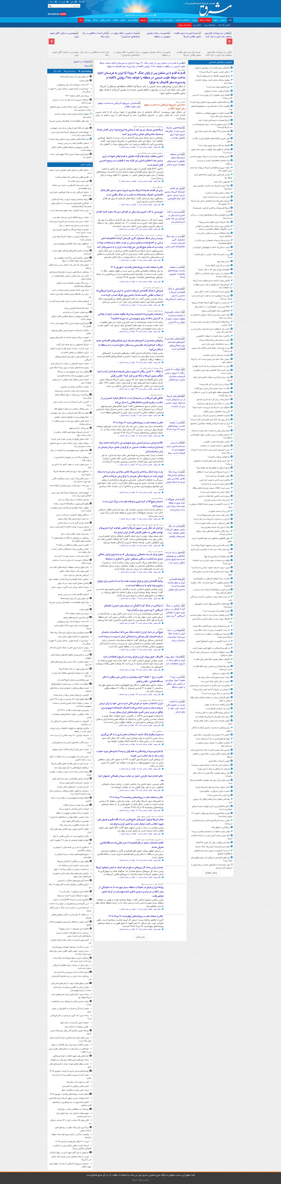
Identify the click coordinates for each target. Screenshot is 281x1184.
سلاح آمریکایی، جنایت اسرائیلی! (217, 91)
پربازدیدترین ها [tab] (84, 71)
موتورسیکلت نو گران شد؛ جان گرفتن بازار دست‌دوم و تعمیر (73, 1115)
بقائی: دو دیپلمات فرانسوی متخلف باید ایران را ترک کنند (218, 53)
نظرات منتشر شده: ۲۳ (143, 389)
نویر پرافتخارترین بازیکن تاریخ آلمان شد (73, 679)
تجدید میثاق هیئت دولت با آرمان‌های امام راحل (70, 983)
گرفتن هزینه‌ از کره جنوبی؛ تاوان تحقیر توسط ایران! (213, 722)
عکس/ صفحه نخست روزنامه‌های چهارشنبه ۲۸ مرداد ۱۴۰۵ (135, 916)
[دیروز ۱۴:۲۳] (175, 344)
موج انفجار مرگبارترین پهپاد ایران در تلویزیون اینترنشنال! (213, 605)
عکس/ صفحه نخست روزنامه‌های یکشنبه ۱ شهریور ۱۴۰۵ (136, 267)
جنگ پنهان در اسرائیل (221, 673)
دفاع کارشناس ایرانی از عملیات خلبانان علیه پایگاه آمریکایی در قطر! (211, 699)
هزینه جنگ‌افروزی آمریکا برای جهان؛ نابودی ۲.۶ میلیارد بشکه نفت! (211, 815)
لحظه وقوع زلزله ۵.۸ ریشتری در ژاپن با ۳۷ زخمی (69, 699)
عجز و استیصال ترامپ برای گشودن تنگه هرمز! (211, 626)
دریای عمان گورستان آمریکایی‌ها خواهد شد (212, 716)
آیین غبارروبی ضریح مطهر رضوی (76, 617)
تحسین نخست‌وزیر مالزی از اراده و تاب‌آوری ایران (210, 749)
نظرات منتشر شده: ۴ (144, 649)
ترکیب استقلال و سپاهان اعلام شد (75, 352)
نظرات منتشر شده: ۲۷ (144, 464)
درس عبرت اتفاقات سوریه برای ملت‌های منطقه (211, 488)
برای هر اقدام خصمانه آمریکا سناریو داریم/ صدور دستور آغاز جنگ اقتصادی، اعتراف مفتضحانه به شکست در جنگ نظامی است (131, 192)
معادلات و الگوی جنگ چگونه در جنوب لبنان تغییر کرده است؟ (211, 151)
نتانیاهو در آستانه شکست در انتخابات (215, 445)
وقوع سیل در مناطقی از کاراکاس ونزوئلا (73, 861)
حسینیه (143, 20)
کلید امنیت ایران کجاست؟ (78, 181)
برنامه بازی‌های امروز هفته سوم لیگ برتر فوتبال (70, 1059)
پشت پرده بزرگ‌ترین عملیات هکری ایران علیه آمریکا (212, 379)
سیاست (223, 20)
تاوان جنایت (84, 80)
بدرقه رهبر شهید (184, 24)
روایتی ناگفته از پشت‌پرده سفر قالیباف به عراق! (70, 1044)
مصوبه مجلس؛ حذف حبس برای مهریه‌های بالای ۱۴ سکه (71, 663)
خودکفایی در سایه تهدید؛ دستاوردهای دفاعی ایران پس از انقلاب (70, 1050)
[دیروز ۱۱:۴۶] (175, 401)
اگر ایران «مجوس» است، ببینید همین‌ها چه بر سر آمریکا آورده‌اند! (212, 126)
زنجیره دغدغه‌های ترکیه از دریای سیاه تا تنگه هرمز (69, 367)
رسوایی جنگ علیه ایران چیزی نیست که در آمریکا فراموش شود (211, 361)
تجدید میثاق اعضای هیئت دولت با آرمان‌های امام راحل (70, 1065)
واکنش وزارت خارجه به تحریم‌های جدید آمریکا (211, 280)
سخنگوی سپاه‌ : (157, 187)
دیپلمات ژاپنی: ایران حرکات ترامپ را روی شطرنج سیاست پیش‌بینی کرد (70, 108)
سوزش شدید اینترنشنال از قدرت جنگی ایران (212, 291)
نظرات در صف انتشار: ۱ (127, 147)
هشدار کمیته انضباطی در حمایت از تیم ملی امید (70, 363)
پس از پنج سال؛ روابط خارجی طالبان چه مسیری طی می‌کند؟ (212, 349)
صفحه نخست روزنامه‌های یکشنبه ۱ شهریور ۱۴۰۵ (69, 1094)
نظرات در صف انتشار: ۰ (127, 204)
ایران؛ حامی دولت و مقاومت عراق (75, 1090)
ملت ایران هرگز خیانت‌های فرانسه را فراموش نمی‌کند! (213, 462)
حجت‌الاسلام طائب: (156, 395)
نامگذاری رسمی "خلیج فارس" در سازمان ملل (212, 306)
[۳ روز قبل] (175, 477)
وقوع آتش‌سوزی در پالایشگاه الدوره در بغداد (71, 503)
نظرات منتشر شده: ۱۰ (144, 281)
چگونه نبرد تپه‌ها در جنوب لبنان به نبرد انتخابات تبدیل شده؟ (212, 562)
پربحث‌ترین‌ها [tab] (70, 71)
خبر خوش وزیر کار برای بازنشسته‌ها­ (74, 76)
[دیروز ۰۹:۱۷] (175, 317)
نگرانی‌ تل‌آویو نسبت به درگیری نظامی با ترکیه (71, 836)
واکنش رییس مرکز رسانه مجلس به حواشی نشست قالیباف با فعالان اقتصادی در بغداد (213, 228)
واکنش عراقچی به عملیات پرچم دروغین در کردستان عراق (214, 744)
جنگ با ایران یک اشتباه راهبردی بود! (215, 527)
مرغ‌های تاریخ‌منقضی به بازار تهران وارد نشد (71, 767)
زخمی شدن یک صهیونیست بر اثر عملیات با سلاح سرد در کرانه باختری (70, 758)
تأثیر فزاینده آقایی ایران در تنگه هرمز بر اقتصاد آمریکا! (212, 755)
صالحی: (160, 629)
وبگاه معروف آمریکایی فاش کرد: (151, 368)
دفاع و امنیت (168, 20)
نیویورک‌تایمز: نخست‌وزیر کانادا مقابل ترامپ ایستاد (72, 627)
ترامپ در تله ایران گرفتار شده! (217, 265)
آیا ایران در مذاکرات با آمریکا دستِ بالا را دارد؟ (211, 519)
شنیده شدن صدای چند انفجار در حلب (73, 225)
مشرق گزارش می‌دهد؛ (155, 311)
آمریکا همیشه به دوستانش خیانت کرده (214, 120)
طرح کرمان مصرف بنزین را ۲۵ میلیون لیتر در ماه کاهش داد (71, 156)
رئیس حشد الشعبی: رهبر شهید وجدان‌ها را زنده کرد (70, 212)
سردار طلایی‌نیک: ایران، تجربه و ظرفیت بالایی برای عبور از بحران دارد (71, 480)
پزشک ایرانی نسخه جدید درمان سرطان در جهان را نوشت (70, 773)
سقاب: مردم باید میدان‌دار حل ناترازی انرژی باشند (69, 221)
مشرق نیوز (208, 8)
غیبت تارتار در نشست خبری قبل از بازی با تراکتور (69, 348)
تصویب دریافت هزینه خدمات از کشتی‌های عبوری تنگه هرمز (70, 339)
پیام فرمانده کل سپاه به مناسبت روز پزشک (71, 390)
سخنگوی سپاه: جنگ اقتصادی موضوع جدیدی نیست (72, 245)
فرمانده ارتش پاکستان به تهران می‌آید (74, 808)
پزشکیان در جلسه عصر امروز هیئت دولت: (148, 126)
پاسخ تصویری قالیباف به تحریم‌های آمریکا (213, 75)
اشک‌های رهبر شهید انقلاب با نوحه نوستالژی (71, 1055)
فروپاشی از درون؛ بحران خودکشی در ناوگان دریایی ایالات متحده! (213, 275)
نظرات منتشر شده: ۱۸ (144, 435)
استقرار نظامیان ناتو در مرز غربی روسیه (73, 143)
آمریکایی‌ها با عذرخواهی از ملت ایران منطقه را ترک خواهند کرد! (212, 286)
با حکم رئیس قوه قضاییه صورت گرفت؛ (149, 840)
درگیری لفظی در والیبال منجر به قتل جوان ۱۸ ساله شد (70, 886)
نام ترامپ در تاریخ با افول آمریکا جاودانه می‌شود (211, 302)
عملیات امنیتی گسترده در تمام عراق (74, 1022)
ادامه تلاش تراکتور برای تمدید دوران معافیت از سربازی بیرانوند (71, 423)
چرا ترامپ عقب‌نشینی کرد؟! (218, 795)
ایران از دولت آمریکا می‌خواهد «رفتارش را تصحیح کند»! (211, 425)
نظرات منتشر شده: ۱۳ (144, 810)
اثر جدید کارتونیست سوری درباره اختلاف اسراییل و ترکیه (211, 506)
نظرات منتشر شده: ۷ (144, 519)
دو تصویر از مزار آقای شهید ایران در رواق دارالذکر (69, 1152)
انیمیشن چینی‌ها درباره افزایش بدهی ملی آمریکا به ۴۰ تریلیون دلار (211, 202)
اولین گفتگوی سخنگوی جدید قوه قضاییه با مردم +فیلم (212, 540)
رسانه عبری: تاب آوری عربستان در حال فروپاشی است (70, 1017)
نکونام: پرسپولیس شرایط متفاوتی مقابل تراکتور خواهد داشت (71, 149)
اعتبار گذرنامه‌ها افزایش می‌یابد (76, 308)
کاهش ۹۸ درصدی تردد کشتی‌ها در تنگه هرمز (211, 734)
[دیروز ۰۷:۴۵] (175, 426)
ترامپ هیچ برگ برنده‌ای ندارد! (218, 475)
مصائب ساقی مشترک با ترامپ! (217, 192)
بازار (80, 20)
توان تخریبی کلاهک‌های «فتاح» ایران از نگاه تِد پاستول (212, 140)
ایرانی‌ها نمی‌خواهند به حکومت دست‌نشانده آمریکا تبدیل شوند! (213, 635)
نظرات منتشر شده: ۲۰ (144, 623)
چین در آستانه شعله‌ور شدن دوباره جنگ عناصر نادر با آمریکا (71, 1158)
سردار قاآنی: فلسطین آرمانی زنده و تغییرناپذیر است (71, 744)
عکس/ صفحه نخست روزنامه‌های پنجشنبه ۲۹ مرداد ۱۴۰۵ (136, 797)
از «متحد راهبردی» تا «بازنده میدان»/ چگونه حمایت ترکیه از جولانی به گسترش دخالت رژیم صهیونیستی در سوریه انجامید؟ (130, 316)
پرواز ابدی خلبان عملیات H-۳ (77, 95)
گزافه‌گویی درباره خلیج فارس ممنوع (216, 310)
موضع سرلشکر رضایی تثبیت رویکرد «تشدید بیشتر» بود (213, 81)
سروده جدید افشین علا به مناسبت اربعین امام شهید (212, 573)
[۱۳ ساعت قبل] (140, 64)
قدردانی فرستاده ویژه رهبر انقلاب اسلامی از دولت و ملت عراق (72, 434)
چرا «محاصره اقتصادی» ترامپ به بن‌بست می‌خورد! (214, 162)
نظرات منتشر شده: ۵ (144, 545)
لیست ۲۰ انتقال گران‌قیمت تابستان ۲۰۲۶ (72, 1141)
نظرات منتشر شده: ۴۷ (144, 694)
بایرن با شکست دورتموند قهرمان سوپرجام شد (70, 946)
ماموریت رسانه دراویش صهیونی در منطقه (155, 53)
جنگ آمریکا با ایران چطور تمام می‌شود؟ (214, 222)
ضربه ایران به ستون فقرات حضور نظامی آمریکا (188, 53)
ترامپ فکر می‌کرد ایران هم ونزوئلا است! (213, 515)
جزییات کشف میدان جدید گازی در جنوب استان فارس (71, 589)
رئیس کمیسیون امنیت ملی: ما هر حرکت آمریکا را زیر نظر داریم (211, 451)
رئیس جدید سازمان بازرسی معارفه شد (73, 865)
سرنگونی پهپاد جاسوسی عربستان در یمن (72, 514)
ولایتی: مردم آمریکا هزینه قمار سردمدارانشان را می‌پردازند (212, 822)
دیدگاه (95, 20)
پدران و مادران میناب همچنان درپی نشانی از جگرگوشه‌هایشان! (213, 242)
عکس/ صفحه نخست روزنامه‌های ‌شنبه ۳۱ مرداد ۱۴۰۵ (138, 422)
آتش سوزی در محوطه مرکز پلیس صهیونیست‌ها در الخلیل (70, 923)
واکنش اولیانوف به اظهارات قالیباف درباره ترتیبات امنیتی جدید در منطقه (70, 730)
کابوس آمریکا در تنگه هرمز (219, 761)
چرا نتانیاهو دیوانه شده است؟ (218, 87)
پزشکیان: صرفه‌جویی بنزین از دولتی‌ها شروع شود (69, 272)
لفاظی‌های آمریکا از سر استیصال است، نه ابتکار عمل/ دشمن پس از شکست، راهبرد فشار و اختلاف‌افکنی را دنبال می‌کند (131, 400)
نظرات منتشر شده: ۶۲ (144, 790)
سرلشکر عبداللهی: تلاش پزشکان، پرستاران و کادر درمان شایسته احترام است (70, 792)
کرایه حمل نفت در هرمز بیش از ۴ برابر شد (71, 556)
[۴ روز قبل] (175, 707)
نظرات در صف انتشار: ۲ (127, 181)
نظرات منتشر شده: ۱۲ (144, 929)
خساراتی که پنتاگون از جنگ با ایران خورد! (213, 768)
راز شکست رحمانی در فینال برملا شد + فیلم (71, 869)
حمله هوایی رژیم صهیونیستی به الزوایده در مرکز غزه (70, 452)
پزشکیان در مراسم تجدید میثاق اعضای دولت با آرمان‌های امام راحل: (138, 235)
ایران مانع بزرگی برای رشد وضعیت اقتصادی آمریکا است (211, 782)
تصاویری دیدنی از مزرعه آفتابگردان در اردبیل (71, 899)
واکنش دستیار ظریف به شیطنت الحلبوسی (213, 335)
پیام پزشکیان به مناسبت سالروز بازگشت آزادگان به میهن (212, 729)
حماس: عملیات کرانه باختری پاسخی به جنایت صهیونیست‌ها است (71, 705)
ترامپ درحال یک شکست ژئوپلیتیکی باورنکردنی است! (212, 249)
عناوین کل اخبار (224, 24)
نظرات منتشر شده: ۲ (144, 147)
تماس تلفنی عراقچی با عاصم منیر (75, 1086)
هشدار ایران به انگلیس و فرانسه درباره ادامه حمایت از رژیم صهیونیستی (72, 989)
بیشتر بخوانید (211, 872)
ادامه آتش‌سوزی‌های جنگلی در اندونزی (73, 880)
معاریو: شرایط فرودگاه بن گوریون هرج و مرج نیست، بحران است (72, 231)
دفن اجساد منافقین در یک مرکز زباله (94, 53)
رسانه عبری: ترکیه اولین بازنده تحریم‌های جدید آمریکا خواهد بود (71, 996)
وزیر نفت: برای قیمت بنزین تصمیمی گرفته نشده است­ (70, 487)
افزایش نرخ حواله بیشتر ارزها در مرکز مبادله (71, 695)
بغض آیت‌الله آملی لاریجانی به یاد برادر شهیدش (69, 128)
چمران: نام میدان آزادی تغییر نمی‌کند (74, 782)
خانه (230, 20)
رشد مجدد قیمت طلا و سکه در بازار (75, 533)
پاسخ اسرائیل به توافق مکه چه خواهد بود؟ (213, 467)
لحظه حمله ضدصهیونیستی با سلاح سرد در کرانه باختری (71, 799)
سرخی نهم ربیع (223, 261)
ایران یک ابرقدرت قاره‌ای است (218, 708)
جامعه (122, 20)
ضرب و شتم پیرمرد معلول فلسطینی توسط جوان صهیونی (71, 656)
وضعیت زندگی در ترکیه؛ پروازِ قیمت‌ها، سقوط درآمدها (71, 1136)
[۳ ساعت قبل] (175, 159)
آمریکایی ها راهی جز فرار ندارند (76, 575)
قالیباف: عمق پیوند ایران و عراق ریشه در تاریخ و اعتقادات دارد (133, 657)
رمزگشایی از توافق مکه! (220, 827)
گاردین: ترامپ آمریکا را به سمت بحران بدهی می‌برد (72, 403)
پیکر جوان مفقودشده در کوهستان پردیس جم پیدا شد (70, 122)
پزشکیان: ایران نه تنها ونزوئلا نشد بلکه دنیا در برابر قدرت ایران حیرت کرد (72, 959)
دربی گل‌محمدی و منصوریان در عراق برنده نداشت (69, 903)
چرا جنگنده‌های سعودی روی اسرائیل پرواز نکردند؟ (210, 102)
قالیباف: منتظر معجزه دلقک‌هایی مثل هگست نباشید (213, 661)
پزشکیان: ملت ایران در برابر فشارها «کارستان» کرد (71, 978)
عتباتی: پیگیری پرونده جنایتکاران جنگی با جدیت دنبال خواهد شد (71, 550)
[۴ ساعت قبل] (175, 194)
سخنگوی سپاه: (157, 731)
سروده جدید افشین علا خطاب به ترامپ (214, 496)
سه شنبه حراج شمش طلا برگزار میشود (73, 518)
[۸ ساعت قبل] (217, 40)
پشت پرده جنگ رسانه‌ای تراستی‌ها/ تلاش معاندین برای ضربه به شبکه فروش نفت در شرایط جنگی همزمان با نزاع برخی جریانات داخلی (130, 474)
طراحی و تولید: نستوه (140, 1179)
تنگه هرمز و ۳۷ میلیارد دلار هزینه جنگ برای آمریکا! (213, 133)
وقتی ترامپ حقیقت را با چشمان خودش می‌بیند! (211, 831)
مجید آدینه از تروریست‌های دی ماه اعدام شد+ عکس (71, 1076)
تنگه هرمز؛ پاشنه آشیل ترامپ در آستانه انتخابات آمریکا (211, 837)
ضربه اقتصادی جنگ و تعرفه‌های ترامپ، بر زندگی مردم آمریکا (211, 216)
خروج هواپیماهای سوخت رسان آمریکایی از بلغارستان (73, 856)
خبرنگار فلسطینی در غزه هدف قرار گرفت (72, 344)
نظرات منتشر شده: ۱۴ (144, 362)
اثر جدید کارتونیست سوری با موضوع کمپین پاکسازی (214, 643)
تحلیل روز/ (181, 70)
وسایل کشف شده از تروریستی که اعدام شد (71, 972)
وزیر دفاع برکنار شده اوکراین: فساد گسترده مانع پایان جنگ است (70, 1039)
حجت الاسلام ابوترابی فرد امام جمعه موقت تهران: (145, 525)
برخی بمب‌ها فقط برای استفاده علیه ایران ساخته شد (70, 296)
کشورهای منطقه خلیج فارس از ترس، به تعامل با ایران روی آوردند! (212, 394)
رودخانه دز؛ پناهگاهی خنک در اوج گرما (73, 1109)
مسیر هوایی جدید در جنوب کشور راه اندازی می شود (71, 466)
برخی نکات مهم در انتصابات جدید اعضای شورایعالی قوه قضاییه (73, 284)
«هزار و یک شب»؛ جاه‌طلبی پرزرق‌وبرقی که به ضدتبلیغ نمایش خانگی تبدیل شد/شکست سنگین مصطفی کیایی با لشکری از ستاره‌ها (130, 556)
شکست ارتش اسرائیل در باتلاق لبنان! (215, 791)
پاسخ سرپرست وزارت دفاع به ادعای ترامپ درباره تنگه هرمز (70, 528)
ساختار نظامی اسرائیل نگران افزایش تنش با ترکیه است (70, 172)
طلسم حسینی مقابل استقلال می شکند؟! (72, 545)
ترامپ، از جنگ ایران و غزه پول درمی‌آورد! (213, 403)
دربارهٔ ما (51, 2)
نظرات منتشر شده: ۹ (144, 769)
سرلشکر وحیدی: (157, 498)
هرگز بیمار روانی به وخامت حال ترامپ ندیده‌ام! (211, 430)
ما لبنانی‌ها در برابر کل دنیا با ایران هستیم (213, 399)
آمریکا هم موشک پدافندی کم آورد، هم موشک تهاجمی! (212, 209)
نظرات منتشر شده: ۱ (144, 181)
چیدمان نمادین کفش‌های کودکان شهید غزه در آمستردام (71, 252)
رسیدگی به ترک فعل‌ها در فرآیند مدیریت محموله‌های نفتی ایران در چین (73, 934)
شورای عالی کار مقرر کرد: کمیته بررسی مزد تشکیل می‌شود (70, 266)
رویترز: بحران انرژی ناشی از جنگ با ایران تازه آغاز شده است (70, 649)
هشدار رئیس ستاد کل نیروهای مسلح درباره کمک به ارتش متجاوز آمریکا (129, 867)
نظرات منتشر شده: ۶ (144, 260)
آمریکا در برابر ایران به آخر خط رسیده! (214, 384)
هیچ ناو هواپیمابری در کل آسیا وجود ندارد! (213, 738)
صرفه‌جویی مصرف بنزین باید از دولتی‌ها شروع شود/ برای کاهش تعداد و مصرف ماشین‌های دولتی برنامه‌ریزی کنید (130, 132)
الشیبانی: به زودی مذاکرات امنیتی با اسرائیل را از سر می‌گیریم (70, 723)
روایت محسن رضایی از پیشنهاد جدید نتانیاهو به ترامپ (71, 1003)
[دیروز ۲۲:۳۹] (175, 294)
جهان (215, 20)
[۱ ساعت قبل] (175, 133)
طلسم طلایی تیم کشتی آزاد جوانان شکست (72, 177)
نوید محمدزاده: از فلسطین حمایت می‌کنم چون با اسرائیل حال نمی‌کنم (211, 866)
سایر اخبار (140, 937)
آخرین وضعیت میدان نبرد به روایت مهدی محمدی (210, 156)
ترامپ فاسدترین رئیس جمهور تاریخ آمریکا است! (210, 545)
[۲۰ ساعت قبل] (118, 105)
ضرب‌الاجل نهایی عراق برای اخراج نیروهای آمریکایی (73, 358)
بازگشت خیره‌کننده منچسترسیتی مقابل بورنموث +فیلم (71, 332)
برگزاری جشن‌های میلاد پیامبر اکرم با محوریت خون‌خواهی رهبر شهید (72, 875)
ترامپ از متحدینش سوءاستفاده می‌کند (214, 340)
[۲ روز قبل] (175, 448)
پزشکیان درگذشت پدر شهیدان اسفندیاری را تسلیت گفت (72, 459)
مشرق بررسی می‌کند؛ (155, 551)
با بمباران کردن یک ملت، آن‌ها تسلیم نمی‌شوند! (210, 765)
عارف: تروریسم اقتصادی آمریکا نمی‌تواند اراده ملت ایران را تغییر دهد (211, 169)
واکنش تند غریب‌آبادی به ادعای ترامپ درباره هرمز (210, 685)
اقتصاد (115, 20)
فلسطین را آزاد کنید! (222, 181)
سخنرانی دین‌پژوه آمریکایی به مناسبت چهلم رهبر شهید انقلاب (164, 107)
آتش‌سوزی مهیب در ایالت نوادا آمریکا (74, 668)
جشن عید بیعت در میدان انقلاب (76, 805)
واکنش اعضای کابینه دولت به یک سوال (73, 583)
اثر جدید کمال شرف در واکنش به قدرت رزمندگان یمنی (211, 598)
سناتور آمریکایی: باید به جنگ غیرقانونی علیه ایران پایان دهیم (70, 194)
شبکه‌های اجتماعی (182, 20)
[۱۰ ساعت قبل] (155, 40)
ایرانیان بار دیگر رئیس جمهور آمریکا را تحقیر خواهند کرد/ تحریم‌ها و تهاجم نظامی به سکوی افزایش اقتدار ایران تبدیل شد (131, 530)
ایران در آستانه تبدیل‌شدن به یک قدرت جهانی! (211, 366)
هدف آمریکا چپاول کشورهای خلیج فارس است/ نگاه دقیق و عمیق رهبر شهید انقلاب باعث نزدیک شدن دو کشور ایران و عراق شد (130, 821)
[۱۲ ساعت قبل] (175, 241)
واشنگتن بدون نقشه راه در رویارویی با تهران (212, 67)
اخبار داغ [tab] (57, 71)
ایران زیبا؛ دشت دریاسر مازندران (217, 500)
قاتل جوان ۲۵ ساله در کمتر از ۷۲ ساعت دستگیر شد (70, 1122)
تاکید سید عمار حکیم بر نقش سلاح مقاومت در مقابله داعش (71, 277)
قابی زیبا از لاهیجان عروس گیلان (216, 411)
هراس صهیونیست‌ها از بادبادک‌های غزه (73, 375)
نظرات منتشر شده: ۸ (144, 305)
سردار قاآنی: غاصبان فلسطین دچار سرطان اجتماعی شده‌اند (214, 533)
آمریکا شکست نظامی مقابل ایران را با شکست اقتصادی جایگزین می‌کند (72, 1147)
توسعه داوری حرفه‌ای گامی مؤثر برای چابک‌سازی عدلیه (70, 1032)
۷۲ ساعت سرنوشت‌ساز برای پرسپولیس (73, 84)
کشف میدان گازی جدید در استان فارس (73, 522)
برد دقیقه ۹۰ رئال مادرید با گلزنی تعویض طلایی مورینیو (71, 916)
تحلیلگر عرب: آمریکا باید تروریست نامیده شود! (211, 407)
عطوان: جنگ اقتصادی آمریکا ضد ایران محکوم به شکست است (71, 509)
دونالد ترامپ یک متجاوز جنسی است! (215, 492)
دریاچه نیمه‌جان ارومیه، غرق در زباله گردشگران (70, 199)
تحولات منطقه (205, 20)
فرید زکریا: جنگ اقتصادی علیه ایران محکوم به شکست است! (212, 372)
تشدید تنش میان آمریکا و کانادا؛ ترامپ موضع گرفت (72, 751)
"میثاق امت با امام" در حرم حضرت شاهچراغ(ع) (70, 684)
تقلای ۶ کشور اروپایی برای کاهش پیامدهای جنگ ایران (70, 831)
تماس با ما (62, 2)
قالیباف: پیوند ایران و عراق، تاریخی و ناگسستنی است (212, 620)
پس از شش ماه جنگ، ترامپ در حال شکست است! (213, 256)
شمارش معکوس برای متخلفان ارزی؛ (150, 153)
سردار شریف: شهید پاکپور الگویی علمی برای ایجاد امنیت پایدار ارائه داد (70, 952)
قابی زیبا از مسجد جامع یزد (219, 511)
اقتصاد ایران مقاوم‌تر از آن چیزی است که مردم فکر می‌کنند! (212, 97)
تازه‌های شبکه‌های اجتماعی (220, 62)
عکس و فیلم (105, 20)
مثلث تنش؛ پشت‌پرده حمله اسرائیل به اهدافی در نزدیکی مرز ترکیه (211, 316)
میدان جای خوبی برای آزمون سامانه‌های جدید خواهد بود (213, 176)
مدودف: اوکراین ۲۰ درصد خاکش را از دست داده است (70, 737)
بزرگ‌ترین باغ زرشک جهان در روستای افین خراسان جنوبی (73, 1129)
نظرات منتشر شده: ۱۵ (144, 744)
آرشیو (73, 2)
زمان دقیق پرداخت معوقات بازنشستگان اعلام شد (69, 567)
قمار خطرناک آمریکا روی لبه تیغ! (217, 556)
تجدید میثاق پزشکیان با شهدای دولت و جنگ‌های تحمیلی (70, 690)
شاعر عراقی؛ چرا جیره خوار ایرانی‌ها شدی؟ (212, 787)
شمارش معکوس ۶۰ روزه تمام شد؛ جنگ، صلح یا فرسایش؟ (211, 584)
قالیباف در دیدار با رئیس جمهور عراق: (150, 816)
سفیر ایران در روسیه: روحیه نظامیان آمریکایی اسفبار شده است (72, 967)
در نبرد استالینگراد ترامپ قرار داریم (216, 344)
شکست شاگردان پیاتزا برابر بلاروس (74, 386)
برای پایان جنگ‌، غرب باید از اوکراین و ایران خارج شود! (211, 551)
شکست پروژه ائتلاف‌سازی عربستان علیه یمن (71, 217)
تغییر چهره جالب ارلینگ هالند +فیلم (74, 571)
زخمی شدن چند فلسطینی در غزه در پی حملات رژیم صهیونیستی (71, 187)
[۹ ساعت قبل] (186, 40)
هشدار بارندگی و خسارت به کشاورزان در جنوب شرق (71, 1010)
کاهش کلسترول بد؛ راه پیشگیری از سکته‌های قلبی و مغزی (71, 1104)
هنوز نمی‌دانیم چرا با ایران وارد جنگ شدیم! (212, 846)
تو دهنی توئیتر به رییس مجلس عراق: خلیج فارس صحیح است (211, 436)
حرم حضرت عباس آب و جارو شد (75, 312)
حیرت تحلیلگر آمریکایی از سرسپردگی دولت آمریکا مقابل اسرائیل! (211, 654)
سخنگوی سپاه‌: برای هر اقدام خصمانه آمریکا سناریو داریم (72, 473)
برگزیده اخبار (85, 164)
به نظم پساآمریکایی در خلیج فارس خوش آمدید (211, 648)
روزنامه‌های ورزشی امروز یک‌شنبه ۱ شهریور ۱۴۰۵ (69, 1071)
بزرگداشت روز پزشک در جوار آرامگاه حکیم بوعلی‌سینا (73, 396)
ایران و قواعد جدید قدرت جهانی (217, 704)
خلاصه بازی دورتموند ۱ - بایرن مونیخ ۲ (74, 928)
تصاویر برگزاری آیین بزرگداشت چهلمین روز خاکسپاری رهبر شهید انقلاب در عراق (72, 259)
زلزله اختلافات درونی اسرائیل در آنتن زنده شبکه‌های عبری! (214, 235)
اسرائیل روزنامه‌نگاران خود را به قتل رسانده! (212, 712)
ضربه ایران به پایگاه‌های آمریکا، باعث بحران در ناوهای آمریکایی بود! (212, 591)
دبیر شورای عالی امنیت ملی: (153, 288)
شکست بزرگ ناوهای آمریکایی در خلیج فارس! (211, 578)
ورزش (194, 20)
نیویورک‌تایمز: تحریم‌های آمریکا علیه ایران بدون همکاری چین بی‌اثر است (71, 134)
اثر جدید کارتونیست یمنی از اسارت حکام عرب (212, 630)
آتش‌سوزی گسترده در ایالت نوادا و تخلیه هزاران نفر (71, 941)
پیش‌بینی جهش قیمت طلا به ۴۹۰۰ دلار (73, 710)
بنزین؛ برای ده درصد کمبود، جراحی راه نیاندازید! (210, 567)
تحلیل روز (197, 24)
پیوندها (87, 20)
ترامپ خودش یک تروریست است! (216, 610)
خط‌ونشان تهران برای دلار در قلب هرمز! (214, 269)
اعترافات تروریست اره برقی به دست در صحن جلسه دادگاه (72, 101)
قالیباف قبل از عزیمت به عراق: (152, 884)
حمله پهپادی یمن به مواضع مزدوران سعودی (71, 417)
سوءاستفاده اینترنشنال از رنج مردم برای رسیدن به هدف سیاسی (211, 323)
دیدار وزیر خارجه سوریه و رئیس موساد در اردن (70, 290)
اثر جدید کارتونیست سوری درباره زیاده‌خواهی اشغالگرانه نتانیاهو (213, 852)
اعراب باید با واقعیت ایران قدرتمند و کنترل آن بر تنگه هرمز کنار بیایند (211, 330)
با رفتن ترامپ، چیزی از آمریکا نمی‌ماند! (214, 71)
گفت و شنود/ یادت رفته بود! (77, 1082)
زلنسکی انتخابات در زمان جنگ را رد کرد (73, 499)
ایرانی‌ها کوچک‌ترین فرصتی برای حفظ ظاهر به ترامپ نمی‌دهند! (212, 668)
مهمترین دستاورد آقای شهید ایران (65, 53)
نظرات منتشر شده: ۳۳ (143, 229)
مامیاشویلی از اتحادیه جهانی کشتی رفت (73, 636)
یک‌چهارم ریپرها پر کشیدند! (219, 456)
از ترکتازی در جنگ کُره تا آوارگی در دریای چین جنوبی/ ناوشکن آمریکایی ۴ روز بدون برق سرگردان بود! (133, 608)
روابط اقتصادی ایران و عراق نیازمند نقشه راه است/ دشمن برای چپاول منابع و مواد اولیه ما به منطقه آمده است (130, 583)
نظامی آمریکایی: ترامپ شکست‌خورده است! (212, 523)
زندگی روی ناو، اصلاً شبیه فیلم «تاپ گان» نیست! (210, 419)
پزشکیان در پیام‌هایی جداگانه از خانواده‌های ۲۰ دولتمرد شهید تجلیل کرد (71, 539)
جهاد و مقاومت (154, 20)
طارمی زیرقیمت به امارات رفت (76, 1026)
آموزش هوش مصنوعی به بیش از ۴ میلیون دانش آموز (70, 842)
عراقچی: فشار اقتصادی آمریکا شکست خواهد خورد (69, 579)
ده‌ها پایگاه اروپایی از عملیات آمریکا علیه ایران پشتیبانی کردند (72, 238)
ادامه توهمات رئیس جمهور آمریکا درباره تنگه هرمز (69, 1098)
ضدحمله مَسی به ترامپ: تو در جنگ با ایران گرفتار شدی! (70, 909)
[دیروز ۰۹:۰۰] (175, 375)
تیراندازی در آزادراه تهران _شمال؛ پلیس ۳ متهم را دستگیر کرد (70, 90)
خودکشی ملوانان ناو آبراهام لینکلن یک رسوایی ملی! (212, 801)
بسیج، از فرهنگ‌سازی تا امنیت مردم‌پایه (73, 895)
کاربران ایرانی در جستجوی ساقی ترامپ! (73, 786)
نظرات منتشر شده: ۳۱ (144, 331)
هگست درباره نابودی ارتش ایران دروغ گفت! (212, 388)
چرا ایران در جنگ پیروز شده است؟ (216, 693)
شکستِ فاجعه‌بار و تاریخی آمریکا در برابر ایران (211, 415)
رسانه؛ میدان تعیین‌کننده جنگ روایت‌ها (214, 677)
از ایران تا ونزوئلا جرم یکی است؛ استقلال (213, 471)
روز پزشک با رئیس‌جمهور (79, 428)
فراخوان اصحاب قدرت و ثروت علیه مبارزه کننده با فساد (70, 303)
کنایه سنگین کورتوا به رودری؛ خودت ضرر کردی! (70, 439)
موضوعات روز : (209, 24)
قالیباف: (160, 337)
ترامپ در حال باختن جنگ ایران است (215, 681)
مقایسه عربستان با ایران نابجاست (216, 355)
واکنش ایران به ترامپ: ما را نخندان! (215, 483)
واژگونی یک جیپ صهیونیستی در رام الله (73, 371)
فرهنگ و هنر (133, 20)
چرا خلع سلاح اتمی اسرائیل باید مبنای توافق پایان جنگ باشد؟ (211, 859)
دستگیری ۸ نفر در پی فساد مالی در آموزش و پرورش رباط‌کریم (72, 849)
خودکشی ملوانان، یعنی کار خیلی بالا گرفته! (213, 842)
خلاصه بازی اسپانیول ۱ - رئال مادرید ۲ (74, 891)
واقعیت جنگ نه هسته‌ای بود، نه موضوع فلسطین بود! (211, 108)
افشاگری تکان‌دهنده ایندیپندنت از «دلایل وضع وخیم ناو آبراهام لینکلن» (71, 205)
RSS (80, 2)
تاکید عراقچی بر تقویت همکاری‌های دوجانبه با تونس (71, 716)
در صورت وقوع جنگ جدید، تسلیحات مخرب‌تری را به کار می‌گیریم (132, 734)
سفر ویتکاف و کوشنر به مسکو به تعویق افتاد (71, 408)
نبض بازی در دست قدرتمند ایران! (216, 196)
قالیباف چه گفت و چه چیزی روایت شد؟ (214, 145)
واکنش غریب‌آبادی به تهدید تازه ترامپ (214, 480)
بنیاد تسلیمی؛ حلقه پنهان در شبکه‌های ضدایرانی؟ (126, 53)
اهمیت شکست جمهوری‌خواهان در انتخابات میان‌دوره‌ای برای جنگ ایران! (213, 115)
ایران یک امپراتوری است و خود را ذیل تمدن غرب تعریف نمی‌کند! (211, 297)
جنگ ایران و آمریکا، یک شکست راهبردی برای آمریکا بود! (212, 187)
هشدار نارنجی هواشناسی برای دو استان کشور (70, 778)
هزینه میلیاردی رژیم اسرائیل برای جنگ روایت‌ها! (69, 632)
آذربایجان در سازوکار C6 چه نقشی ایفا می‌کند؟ (211, 689)
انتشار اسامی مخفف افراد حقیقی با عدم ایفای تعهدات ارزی (72, 381)
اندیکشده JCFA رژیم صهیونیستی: (150, 700)
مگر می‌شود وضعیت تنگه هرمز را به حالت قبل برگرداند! (212, 774)
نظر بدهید (157, 147)
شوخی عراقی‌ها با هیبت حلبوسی (216, 441)
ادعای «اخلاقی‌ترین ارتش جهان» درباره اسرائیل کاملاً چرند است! (212, 808)
